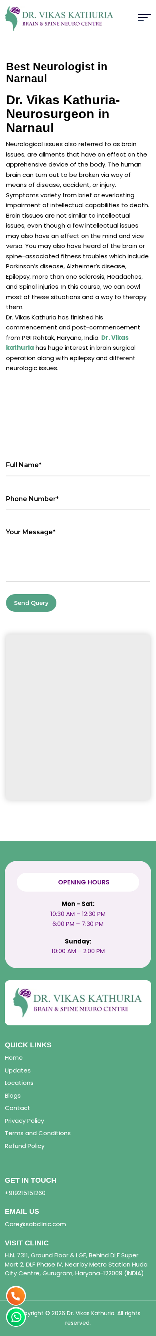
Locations (19, 1082)
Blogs (13, 1095)
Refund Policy (24, 1146)
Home (14, 1057)
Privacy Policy (24, 1120)
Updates (18, 1070)
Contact (17, 1108)
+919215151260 (25, 1193)
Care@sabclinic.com (35, 1224)
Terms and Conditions (38, 1133)
